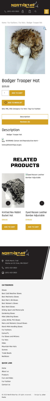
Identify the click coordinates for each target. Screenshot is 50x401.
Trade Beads (7, 353)
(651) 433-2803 (13, 11)
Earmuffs (5, 333)
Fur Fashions (12, 23)
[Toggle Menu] (46, 11)
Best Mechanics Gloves (10, 297)
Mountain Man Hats (9, 346)
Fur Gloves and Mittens (10, 336)
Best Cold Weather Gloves (12, 293)
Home (4, 23)
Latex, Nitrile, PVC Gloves (11, 320)
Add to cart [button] (9, 227)
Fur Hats (22, 23)
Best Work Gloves (8, 307)
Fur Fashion (36, 109)
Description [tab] (25, 117)
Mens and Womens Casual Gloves (14, 323)
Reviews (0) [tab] (25, 122)
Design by (37, 395)
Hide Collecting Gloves (10, 316)
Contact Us (6, 385)
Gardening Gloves (8, 313)
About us (5, 371)
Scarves (5, 350)
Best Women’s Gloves (10, 303)
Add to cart (17, 93)
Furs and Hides (7, 378)
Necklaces (5, 356)
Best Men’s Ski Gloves (10, 300)
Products (5, 375)
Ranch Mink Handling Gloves (12, 326)
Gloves (4, 290)
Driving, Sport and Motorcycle (13, 310)
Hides (4, 343)
